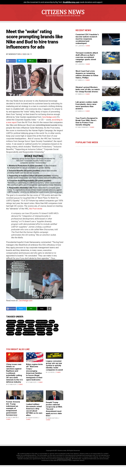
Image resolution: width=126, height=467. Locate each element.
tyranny (51, 321)
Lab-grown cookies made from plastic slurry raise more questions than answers (87, 105)
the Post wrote (35, 209)
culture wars (40, 329)
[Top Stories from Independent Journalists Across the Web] (63, 17)
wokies (49, 333)
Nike (56, 325)
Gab (32, 61)
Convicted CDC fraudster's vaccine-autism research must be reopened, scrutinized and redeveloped (87, 38)
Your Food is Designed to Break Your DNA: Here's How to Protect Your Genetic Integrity (87, 121)
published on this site (64, 459)
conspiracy (10, 325)
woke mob (41, 333)
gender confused (29, 333)
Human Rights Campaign (44, 325)
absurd (49, 329)
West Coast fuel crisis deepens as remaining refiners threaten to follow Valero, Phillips (87, 74)
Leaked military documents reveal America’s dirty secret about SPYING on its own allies (34, 409)
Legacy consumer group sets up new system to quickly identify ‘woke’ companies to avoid (54, 365)
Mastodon (12, 61)
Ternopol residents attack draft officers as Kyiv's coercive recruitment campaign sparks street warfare (87, 57)
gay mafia (10, 333)
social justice (21, 325)
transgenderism (41, 321)
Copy (43, 61)
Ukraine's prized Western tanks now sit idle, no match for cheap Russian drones (88, 89)
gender (19, 329)
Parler (22, 61)
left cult (18, 333)
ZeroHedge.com (49, 117)
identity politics (29, 329)
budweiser (10, 329)
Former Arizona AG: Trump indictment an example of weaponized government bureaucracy (13, 408)
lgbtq (55, 329)
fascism (20, 321)
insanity (30, 325)
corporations (11, 321)
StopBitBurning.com (71, 2)
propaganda (30, 321)
